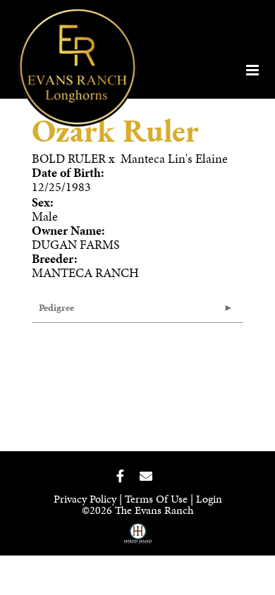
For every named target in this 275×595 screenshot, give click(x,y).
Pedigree (56, 307)
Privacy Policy (85, 499)
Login (209, 499)
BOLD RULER (69, 158)
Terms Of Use (156, 499)
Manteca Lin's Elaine (174, 158)
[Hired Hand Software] (138, 538)
